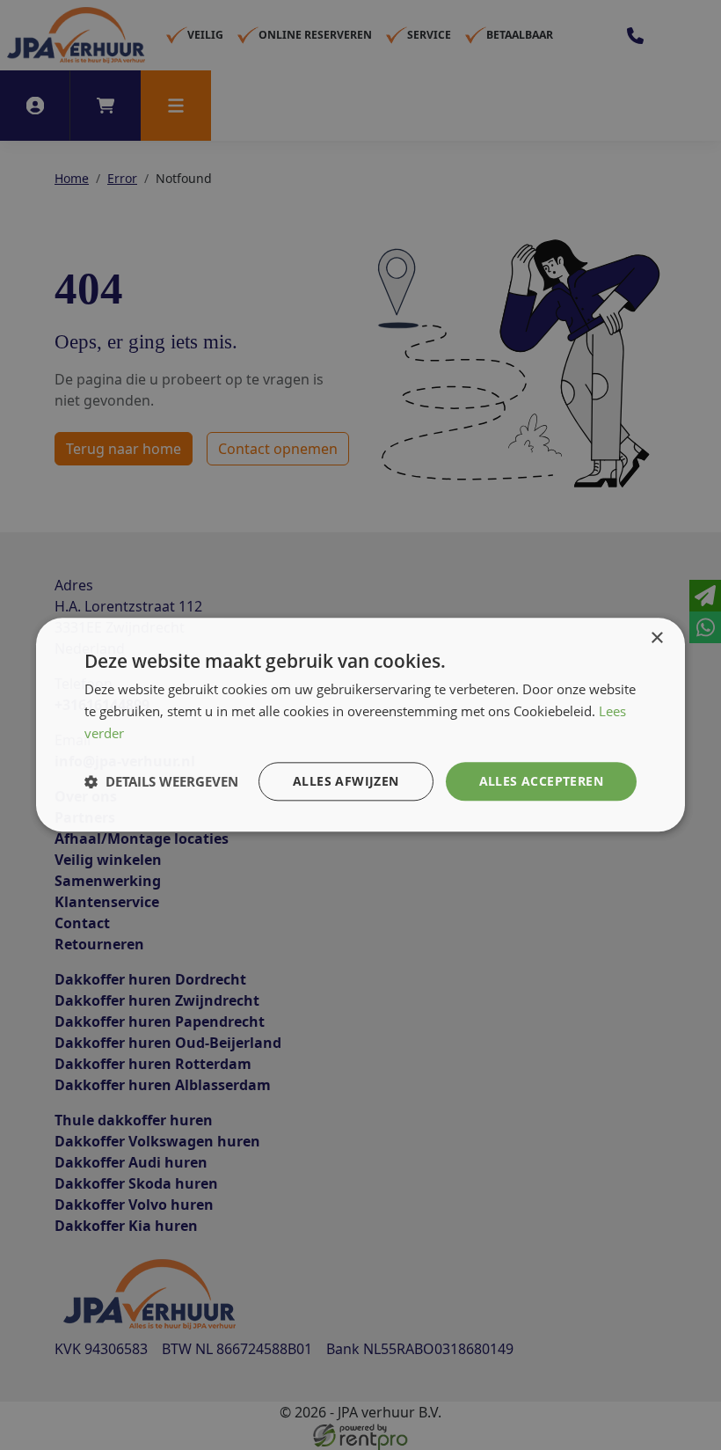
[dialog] (360, 724)
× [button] (656, 638)
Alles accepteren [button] (541, 781)
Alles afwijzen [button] (346, 781)
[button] (161, 781)
